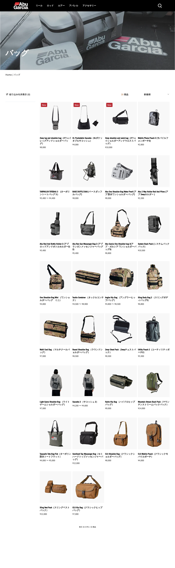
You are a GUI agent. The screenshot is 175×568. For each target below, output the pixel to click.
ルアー (61, 6)
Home (8, 74)
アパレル (73, 6)
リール (39, 6)
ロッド (50, 6)
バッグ (17, 74)
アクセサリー (89, 6)
